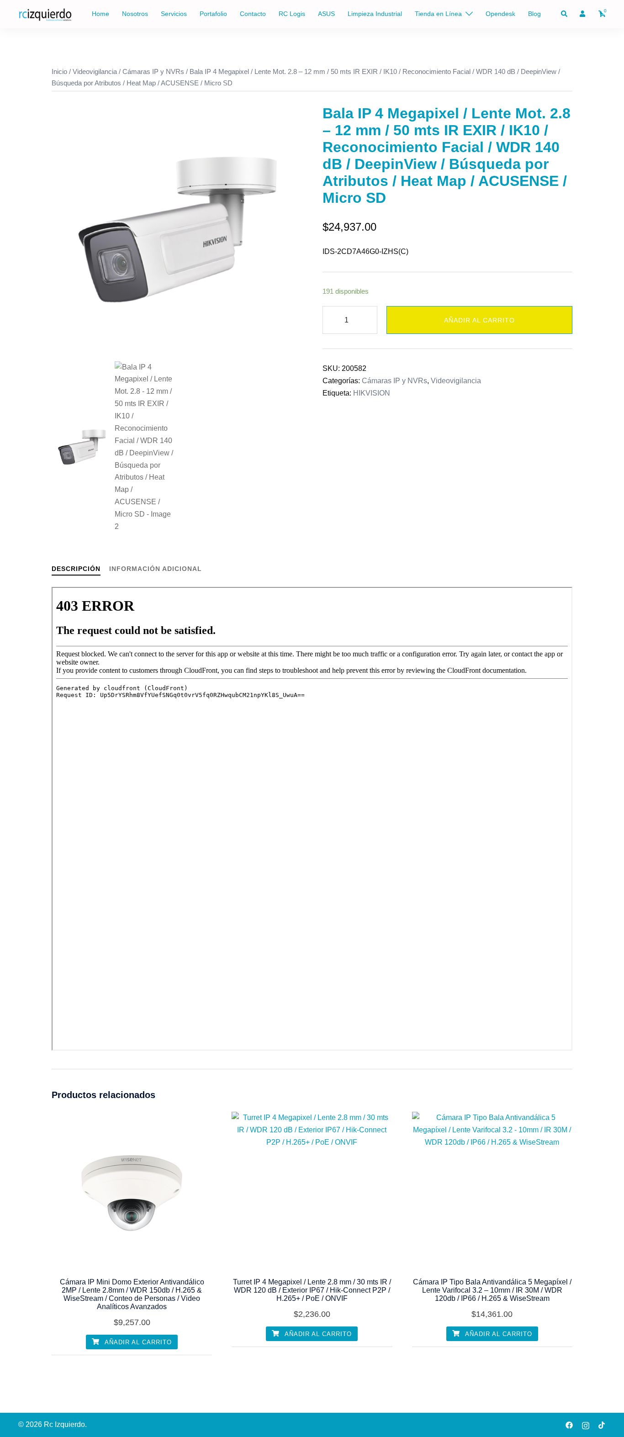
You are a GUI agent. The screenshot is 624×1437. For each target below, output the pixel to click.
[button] (564, 14)
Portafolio (213, 13)
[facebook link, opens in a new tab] (569, 1424)
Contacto (253, 13)
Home (100, 13)
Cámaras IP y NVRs (153, 71)
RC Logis (292, 13)
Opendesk (500, 13)
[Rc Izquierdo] (45, 13)
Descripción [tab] (76, 568)
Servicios (174, 13)
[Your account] (583, 14)
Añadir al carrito (479, 320)
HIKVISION (371, 393)
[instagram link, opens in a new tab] (585, 1424)
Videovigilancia (95, 71)
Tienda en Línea (438, 13)
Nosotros (135, 13)
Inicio (59, 71)
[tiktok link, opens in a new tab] (602, 1424)
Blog (534, 13)
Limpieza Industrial (375, 13)
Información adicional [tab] (155, 568)
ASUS (326, 13)
